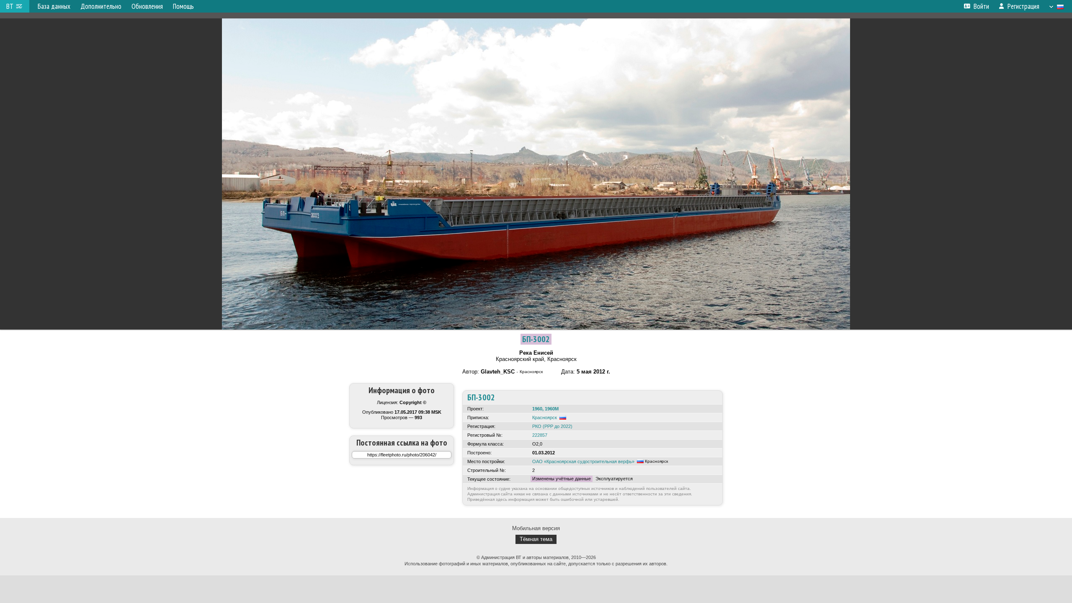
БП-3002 (536, 339)
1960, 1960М (545, 408)
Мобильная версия (536, 528)
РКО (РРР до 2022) (552, 426)
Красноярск (544, 417)
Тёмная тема (536, 539)
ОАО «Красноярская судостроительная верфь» (583, 461)
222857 (539, 435)
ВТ (9, 6)
